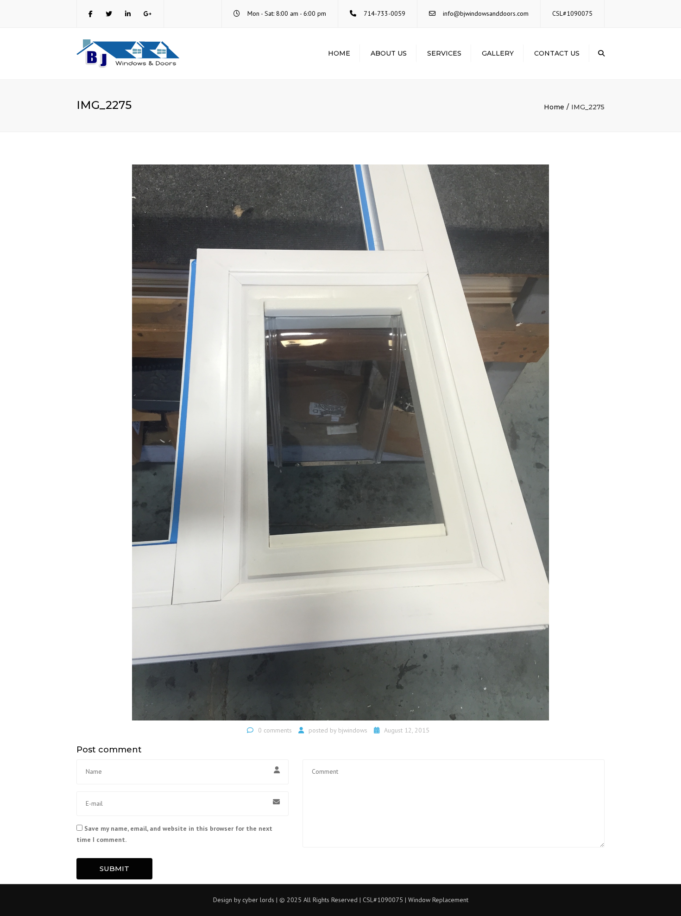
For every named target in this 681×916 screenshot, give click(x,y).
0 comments (275, 730)
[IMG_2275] (340, 442)
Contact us (557, 53)
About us (389, 53)
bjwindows (352, 730)
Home (339, 53)
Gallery (498, 53)
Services (444, 53)
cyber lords (258, 900)
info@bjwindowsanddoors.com (486, 13)
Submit (114, 868)
